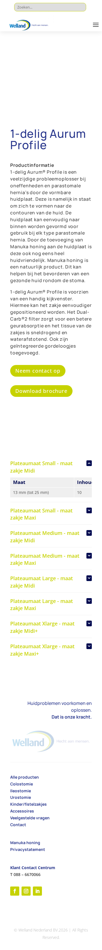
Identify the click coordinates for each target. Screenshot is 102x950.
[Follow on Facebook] (14, 891)
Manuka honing (25, 842)
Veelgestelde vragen (30, 817)
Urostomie (20, 797)
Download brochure (41, 390)
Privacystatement (27, 849)
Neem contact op (37, 370)
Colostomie (21, 784)
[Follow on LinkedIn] (37, 891)
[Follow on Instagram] (26, 891)
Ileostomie (20, 790)
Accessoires (22, 811)
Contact (18, 824)
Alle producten (24, 777)
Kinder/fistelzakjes (28, 804)
